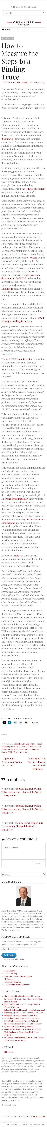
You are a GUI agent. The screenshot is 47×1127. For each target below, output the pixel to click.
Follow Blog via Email (15, 936)
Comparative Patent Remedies (17, 984)
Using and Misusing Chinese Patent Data (20, 1015)
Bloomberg (7, 138)
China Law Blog (11, 973)
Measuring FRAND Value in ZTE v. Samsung (22, 1018)
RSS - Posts (8, 1052)
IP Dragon (9, 979)
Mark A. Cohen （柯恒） (17, 82)
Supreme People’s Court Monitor (18, 976)
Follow (9, 955)
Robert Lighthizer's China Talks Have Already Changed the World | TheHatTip (22, 809)
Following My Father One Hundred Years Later (23, 1012)
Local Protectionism (19, 749)
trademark (39, 1116)
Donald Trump (29, 744)
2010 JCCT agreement (34, 188)
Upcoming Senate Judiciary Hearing (19, 1026)
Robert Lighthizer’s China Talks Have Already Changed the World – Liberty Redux (22, 792)
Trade (15, 752)
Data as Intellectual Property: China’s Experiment (24, 1010)
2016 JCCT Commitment (18, 359)
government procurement (30, 746)
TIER (10, 752)
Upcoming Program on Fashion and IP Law (11, 762)
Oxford (33, 257)
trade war (24, 752)
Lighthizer (5, 749)
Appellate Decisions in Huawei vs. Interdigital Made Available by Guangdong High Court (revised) (22, 1032)
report (17, 555)
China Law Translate (13, 982)
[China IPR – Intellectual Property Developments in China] (23, 22)
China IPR (7, 38)
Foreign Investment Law (15, 498)
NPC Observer (10, 970)
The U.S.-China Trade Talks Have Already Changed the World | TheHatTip (22, 826)
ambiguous (7, 288)
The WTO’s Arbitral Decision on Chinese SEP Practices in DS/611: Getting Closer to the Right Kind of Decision (23, 999)
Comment (38, 863)
